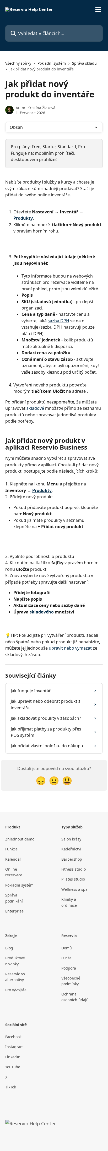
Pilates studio (73, 879)
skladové (35, 408)
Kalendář (13, 859)
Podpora (68, 968)
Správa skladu (84, 63)
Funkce (11, 848)
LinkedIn (12, 1056)
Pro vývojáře (15, 989)
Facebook (13, 1036)
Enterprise (14, 911)
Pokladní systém (51, 63)
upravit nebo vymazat (70, 648)
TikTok (10, 1086)
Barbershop (71, 859)
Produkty (23, 218)
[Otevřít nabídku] (98, 9)
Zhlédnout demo (19, 839)
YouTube (12, 1066)
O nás (66, 957)
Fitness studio (73, 869)
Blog (9, 947)
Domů (66, 947)
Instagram (14, 1046)
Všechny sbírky (18, 63)
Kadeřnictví (71, 848)
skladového (42, 612)
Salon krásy (71, 839)
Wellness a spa (74, 889)
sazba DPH (58, 321)
